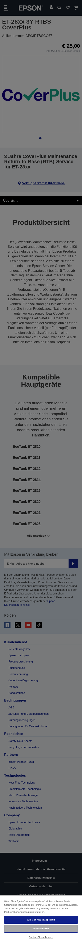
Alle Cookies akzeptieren (41, 919)
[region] (41, 918)
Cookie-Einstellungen (41, 937)
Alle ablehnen (41, 928)
